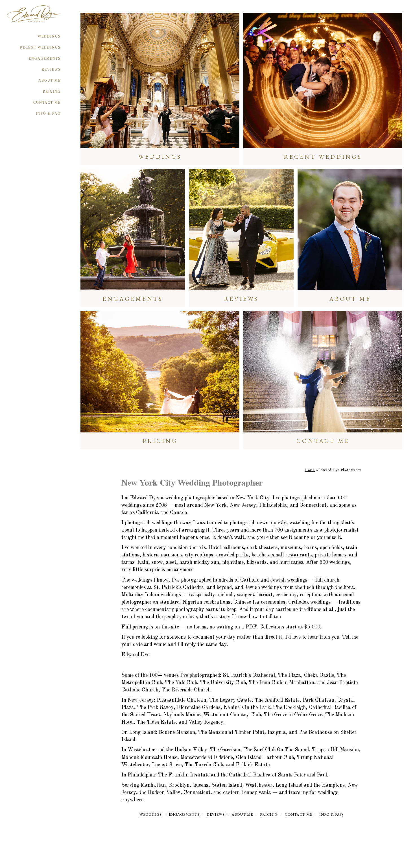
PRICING (52, 91)
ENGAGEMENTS (45, 58)
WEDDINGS (49, 36)
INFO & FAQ (48, 114)
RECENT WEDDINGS (40, 47)
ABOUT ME (49, 80)
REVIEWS (51, 69)
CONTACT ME (47, 103)
